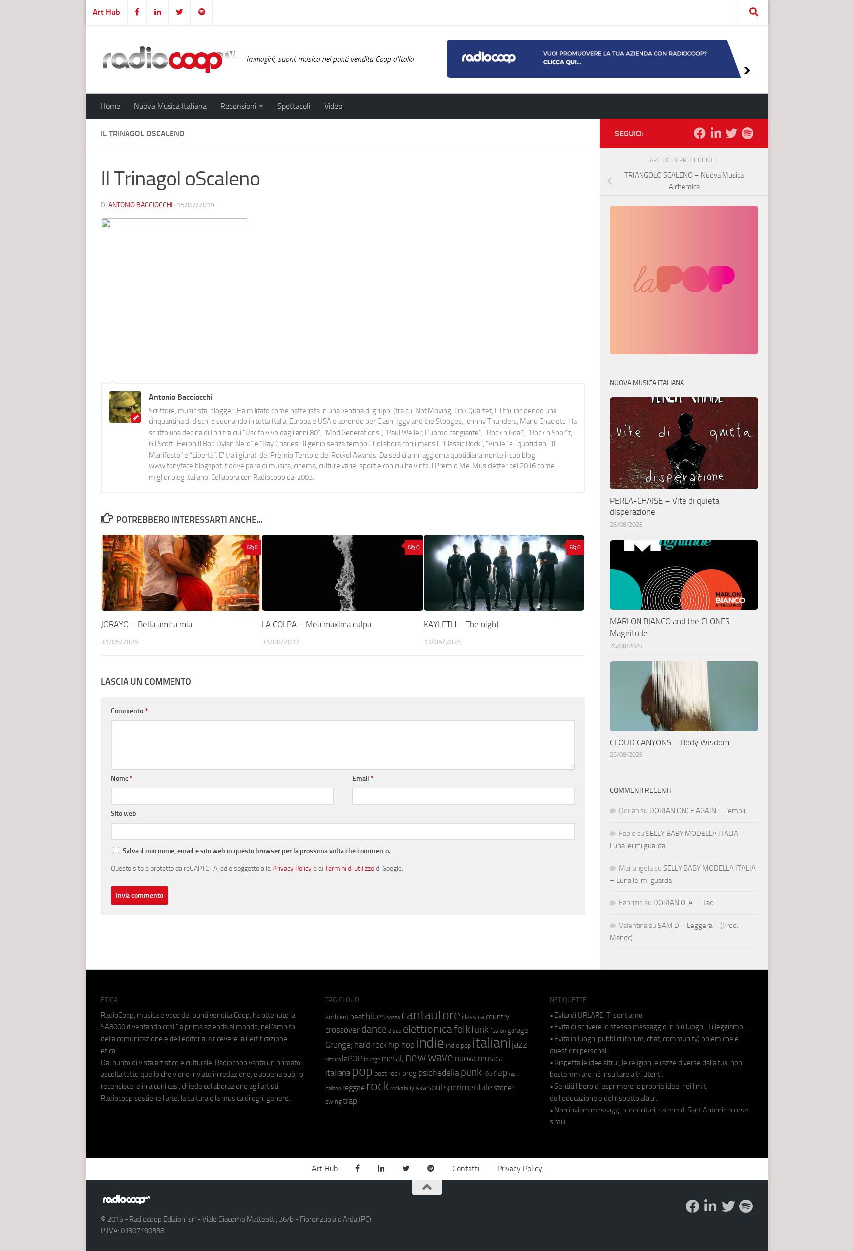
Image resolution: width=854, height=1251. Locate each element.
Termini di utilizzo (349, 868)
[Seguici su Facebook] (700, 133)
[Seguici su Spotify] (747, 133)
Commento (129, 711)
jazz (519, 1044)
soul (434, 1087)
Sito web (123, 813)
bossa (393, 1017)
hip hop (401, 1045)
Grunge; (339, 1045)
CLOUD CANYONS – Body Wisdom (669, 742)
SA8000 (113, 1026)
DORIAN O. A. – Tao (683, 902)
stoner (504, 1087)
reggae (353, 1087)
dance (374, 1029)
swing (333, 1101)
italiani (491, 1043)
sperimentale (468, 1087)
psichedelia (438, 1072)
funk (480, 1029)
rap (500, 1072)
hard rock (370, 1045)
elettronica (427, 1029)
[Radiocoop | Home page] (168, 59)
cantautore (430, 1014)
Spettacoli (293, 106)
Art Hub (106, 12)
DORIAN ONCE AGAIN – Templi (697, 810)
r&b (487, 1073)
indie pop (458, 1045)
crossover (342, 1030)
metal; (393, 1058)
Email (363, 778)
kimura (333, 1059)
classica (473, 1017)
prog (409, 1073)
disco (394, 1030)
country (497, 1016)
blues (375, 1016)
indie (430, 1042)
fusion (498, 1030)
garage (517, 1030)
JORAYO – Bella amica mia (146, 625)
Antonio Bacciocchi (140, 205)
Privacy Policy (292, 868)
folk (462, 1029)
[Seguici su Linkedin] (716, 133)
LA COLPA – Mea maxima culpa (316, 625)
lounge (372, 1059)
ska (421, 1088)
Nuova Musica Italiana (170, 106)
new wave (429, 1057)
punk (471, 1072)
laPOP (352, 1058)
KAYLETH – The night (461, 625)
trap (350, 1101)
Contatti (465, 1168)
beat (357, 1016)
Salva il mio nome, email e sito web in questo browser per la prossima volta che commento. (256, 851)
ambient (337, 1017)
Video (333, 106)
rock (377, 1086)
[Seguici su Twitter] (731, 133)
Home (110, 106)
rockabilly (402, 1088)
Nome (122, 778)
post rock (387, 1073)
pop (362, 1071)
